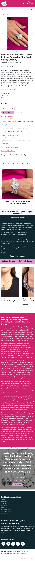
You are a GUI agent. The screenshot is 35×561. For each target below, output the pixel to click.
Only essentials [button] (23, 558)
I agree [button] (31, 558)
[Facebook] (3, 163)
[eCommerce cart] (23, 3)
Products (4, 503)
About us (4, 501)
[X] (8, 163)
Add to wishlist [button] (8, 116)
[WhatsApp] (18, 163)
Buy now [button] (21, 112)
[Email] (28, 163)
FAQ (2, 507)
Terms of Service (6, 511)
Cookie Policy (22, 553)
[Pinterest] (23, 163)
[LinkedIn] (13, 163)
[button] (2, 33)
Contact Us (17, 484)
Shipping (4, 505)
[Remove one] (3, 108)
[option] (17, 188)
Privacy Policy (5, 509)
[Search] (31, 9)
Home (3, 499)
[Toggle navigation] (32, 3)
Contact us (4, 513)
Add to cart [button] (9, 112)
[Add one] (12, 108)
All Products (6, 14)
